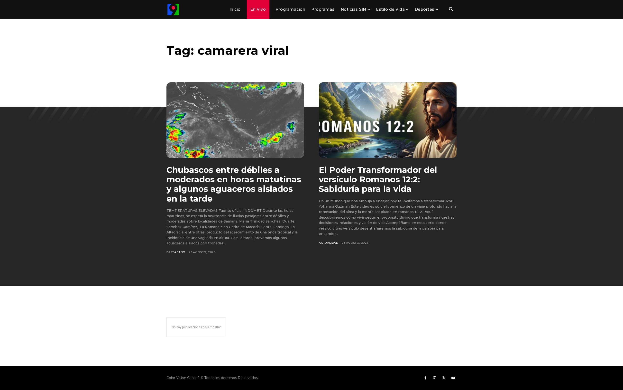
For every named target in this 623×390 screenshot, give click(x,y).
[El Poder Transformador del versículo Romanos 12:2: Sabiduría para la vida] (388, 120)
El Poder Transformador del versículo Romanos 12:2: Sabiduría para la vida (378, 179)
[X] (443, 378)
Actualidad (328, 242)
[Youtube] (453, 378)
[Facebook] (425, 378)
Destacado (175, 252)
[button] (451, 9)
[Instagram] (434, 378)
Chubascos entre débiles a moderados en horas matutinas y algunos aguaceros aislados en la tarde (233, 184)
